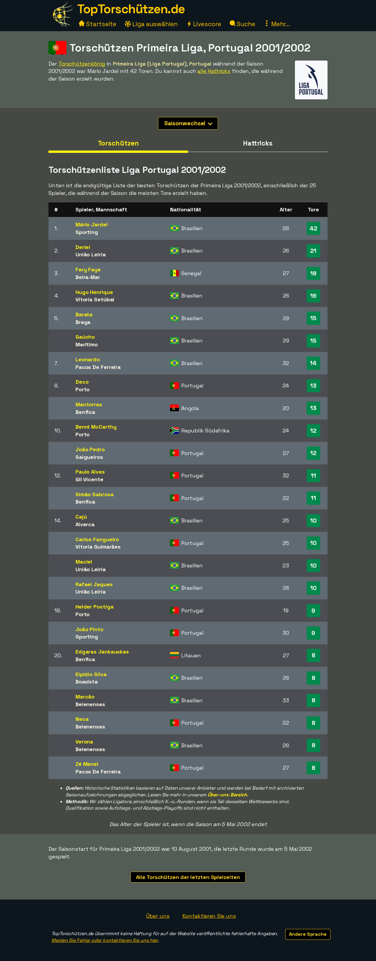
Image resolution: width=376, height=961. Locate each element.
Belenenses (90, 704)
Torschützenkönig (81, 63)
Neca (82, 719)
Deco (82, 381)
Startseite (100, 24)
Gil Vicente (89, 479)
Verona (84, 741)
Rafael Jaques (94, 584)
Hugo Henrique (94, 292)
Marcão (85, 696)
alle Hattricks (213, 71)
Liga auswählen (154, 24)
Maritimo (86, 344)
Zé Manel (86, 764)
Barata (84, 314)
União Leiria (90, 254)
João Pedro (90, 449)
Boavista (86, 681)
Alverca (85, 524)
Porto (82, 389)
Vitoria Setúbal (95, 299)
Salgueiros (89, 457)
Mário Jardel (91, 224)
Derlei (82, 247)
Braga (83, 322)
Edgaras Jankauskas (102, 651)
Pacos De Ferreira (98, 367)
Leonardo (87, 359)
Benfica (85, 412)
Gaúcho (85, 336)
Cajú (81, 516)
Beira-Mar (87, 277)
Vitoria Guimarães (98, 546)
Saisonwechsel (185, 123)
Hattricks (258, 143)
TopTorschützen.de (131, 9)
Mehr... (280, 24)
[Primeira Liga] (311, 94)
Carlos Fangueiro (97, 539)
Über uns (157, 915)
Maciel (83, 561)
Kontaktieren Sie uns (209, 915)
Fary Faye (88, 269)
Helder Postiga (94, 606)
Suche (245, 24)
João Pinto (89, 629)
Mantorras (88, 404)
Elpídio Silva (91, 674)
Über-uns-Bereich (227, 795)
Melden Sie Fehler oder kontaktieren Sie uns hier (104, 940)
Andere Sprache (308, 934)
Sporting (86, 232)
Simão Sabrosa (94, 494)
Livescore (206, 24)
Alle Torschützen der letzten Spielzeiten (188, 877)
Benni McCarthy (96, 426)
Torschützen (118, 143)
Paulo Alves (90, 471)
